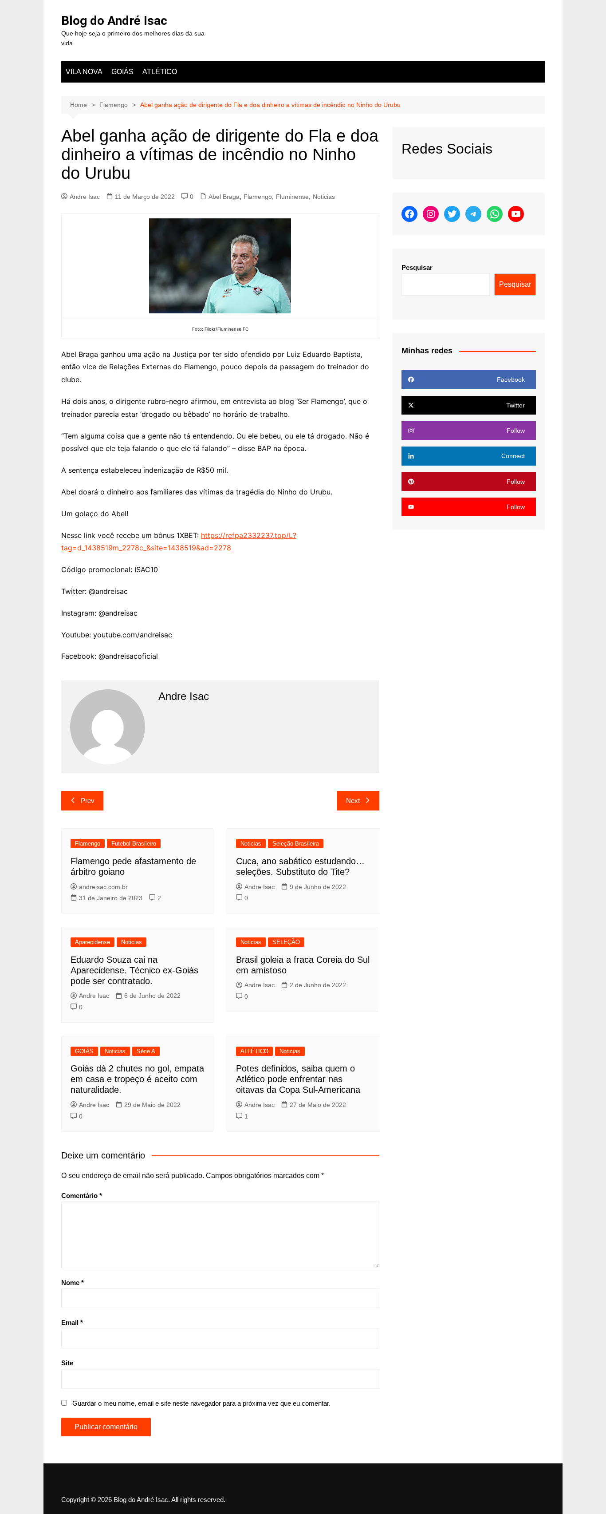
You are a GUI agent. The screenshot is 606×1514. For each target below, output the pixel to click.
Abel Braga (224, 196)
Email (72, 1322)
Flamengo (258, 196)
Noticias (324, 196)
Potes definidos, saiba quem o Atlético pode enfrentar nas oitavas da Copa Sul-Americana (298, 1079)
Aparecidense (92, 942)
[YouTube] (516, 214)
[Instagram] (431, 214)
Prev (87, 800)
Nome (72, 1282)
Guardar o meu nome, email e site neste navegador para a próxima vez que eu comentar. (201, 1403)
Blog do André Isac (114, 20)
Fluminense (292, 196)
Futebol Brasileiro (133, 843)
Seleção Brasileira (295, 843)
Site (67, 1363)
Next (353, 800)
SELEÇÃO (286, 942)
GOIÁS (122, 71)
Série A (146, 1051)
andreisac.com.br (103, 886)
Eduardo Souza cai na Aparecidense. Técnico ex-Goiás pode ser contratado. (134, 970)
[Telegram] (473, 214)
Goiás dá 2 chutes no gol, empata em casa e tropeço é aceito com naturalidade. (137, 1079)
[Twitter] (452, 214)
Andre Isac (85, 196)
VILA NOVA (84, 71)
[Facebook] (409, 214)
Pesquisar (417, 267)
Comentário (81, 1195)
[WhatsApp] (495, 214)
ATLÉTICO (159, 71)
